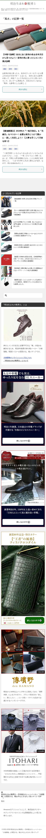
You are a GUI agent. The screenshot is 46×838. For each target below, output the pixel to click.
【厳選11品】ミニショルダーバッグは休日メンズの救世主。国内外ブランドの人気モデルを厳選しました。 (28, 282)
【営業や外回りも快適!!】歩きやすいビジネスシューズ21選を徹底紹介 (28, 246)
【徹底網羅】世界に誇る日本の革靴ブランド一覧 (28, 200)
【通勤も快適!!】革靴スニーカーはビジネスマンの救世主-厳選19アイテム (28, 235)
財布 (10, 69)
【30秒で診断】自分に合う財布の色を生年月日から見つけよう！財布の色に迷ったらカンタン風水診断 (22, 57)
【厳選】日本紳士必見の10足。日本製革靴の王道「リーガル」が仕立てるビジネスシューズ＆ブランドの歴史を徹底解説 (28, 259)
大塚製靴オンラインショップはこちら (18, 358)
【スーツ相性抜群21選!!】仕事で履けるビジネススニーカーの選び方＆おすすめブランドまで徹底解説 (28, 213)
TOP (22, 795)
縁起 (4, 69)
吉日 (4, 149)
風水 (16, 69)
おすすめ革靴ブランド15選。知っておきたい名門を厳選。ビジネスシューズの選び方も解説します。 (28, 224)
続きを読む (23, 89)
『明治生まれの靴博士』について (16, 361)
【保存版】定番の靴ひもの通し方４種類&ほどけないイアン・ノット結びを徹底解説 (28, 269)
